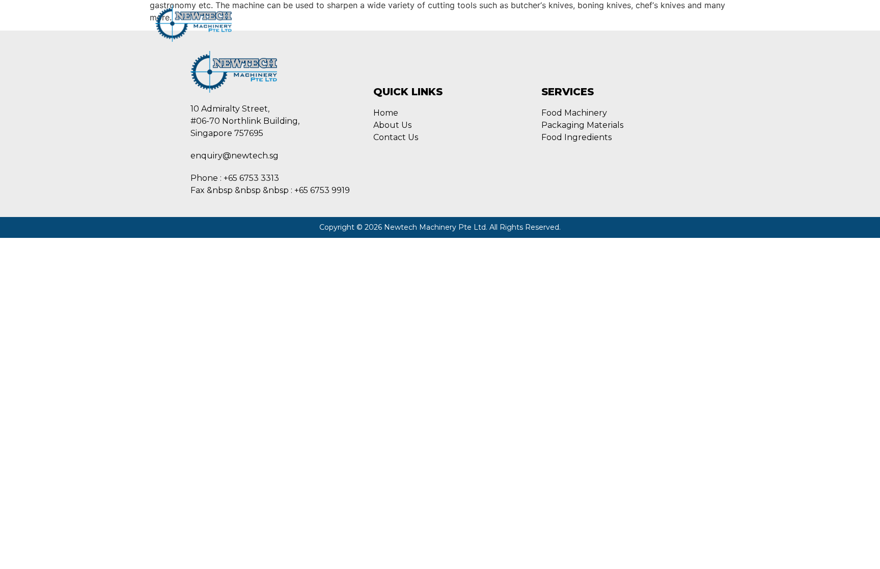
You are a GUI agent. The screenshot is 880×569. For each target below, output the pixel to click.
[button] (712, 22)
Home (263, 23)
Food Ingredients (484, 23)
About (304, 23)
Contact (550, 23)
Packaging (411, 23)
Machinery (353, 23)
